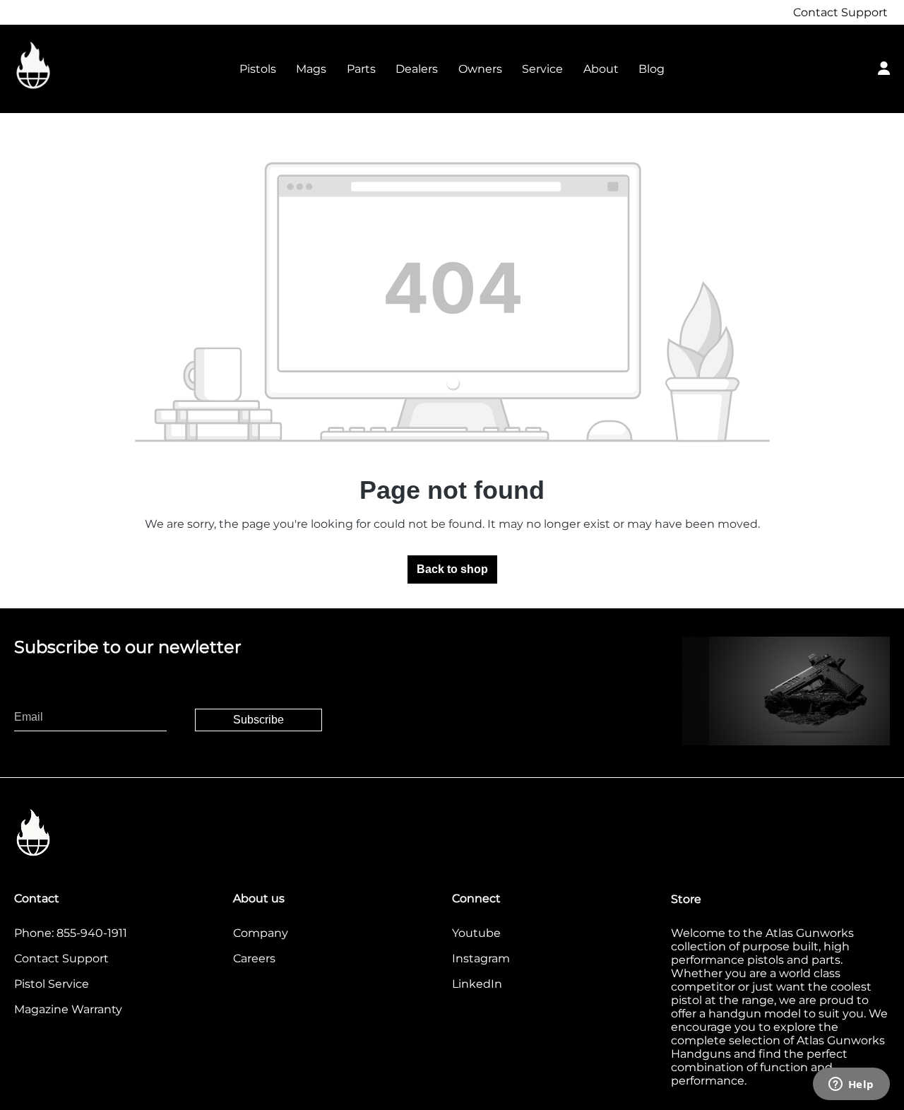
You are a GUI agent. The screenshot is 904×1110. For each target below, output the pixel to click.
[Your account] (884, 66)
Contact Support (840, 12)
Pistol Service (51, 984)
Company (260, 933)
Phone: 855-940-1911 (70, 933)
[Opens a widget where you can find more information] (851, 1085)
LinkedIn (477, 984)
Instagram (481, 958)
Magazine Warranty (68, 1009)
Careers (254, 958)
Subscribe (258, 720)
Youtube (476, 933)
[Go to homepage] (84, 66)
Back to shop (452, 569)
